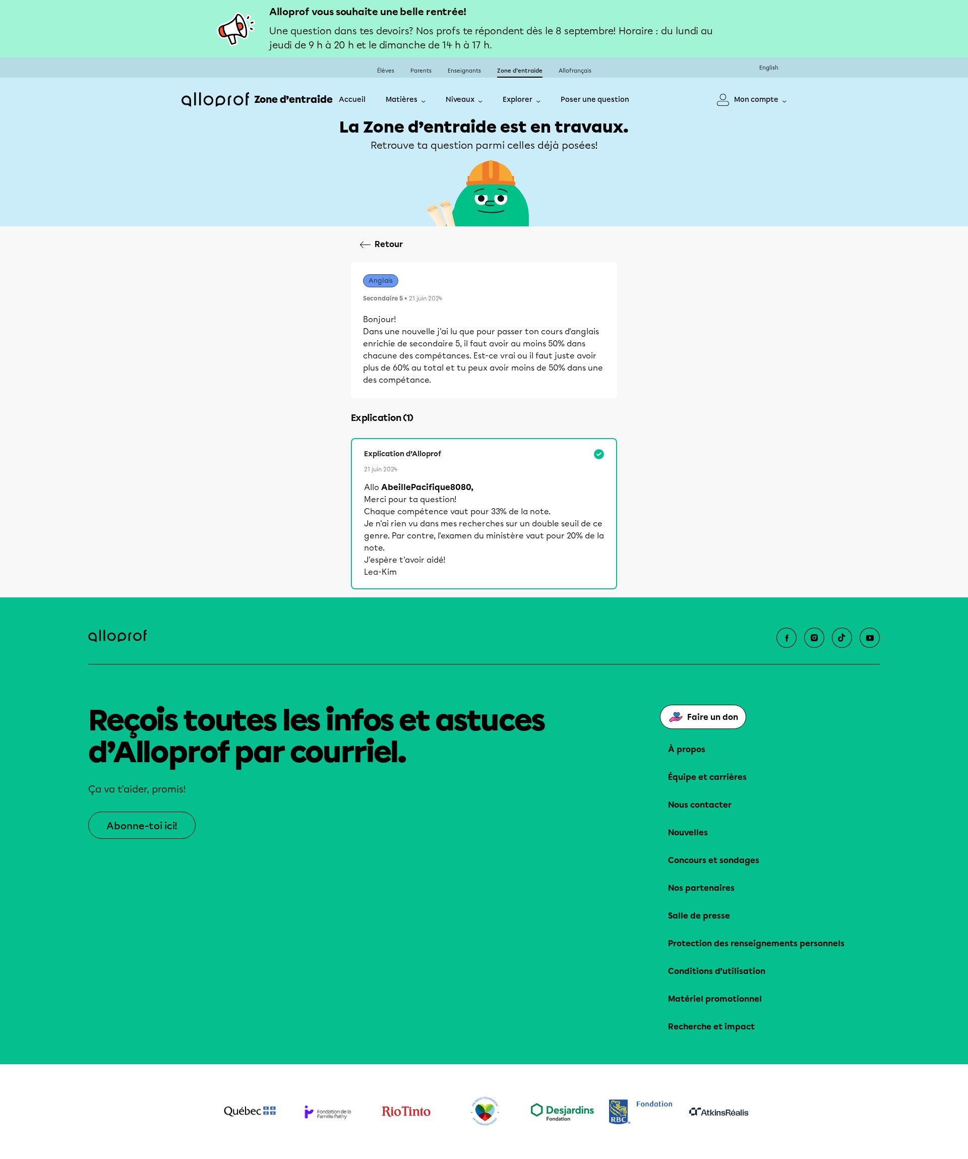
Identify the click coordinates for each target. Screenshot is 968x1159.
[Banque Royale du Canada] (640, 1112)
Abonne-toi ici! (141, 826)
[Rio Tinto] (406, 1111)
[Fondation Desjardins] (562, 1112)
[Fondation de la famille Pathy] (327, 1112)
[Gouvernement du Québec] (249, 1111)
